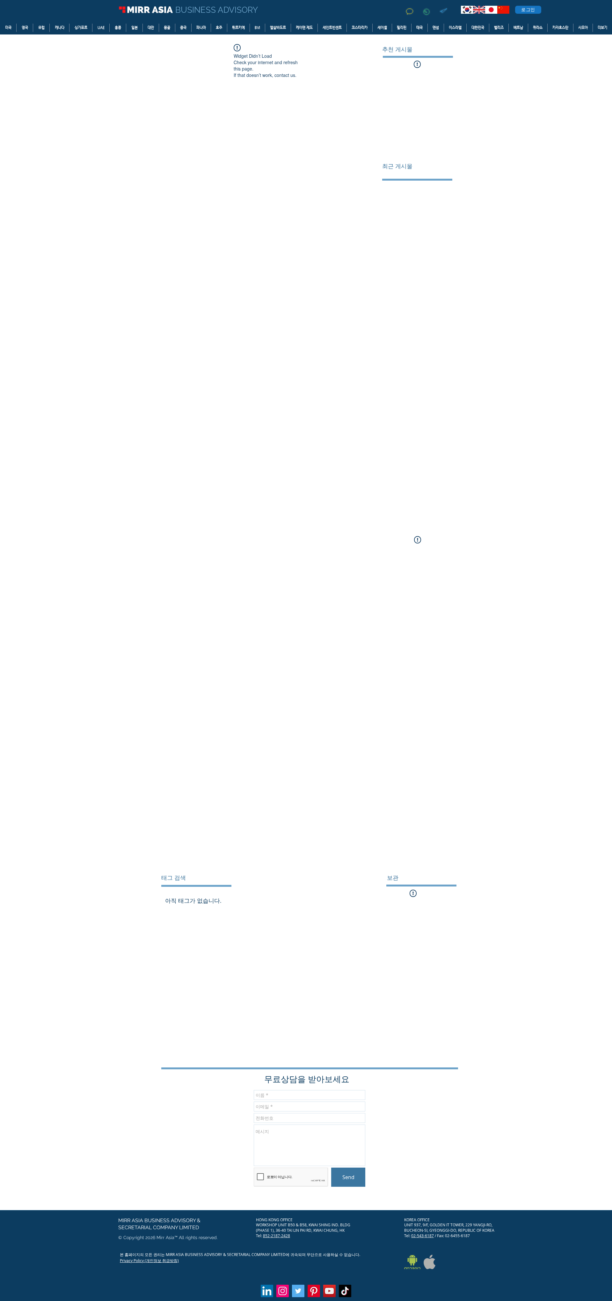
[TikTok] (345, 1291)
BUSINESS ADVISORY (216, 10)
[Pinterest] (314, 1291)
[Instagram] (282, 1291)
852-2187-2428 (276, 1235)
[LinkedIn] (267, 1291)
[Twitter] (298, 1291)
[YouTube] (329, 1291)
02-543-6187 (422, 1235)
